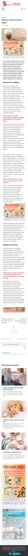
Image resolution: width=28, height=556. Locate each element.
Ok (10, 553)
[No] (26, 550)
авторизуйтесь (23, 339)
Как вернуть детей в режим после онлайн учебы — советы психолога (13, 180)
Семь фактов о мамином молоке (12, 452)
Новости (3, 17)
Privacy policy (16, 553)
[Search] (25, 9)
